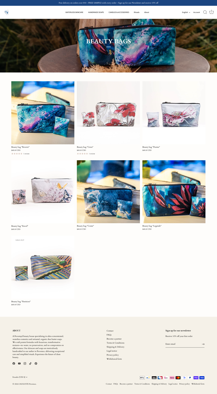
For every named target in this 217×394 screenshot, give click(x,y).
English (185, 12)
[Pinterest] (36, 363)
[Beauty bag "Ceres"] (108, 112)
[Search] (205, 12)
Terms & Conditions (115, 343)
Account (196, 12)
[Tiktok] (30, 363)
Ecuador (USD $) (19, 377)
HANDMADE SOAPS (96, 12)
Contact (110, 330)
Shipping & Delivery (115, 347)
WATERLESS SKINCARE (74, 12)
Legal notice (112, 351)
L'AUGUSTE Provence (27, 384)
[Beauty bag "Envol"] (42, 191)
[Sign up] (203, 344)
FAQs (109, 334)
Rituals (136, 12)
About (146, 12)
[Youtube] (19, 363)
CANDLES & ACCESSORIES (119, 12)
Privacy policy (113, 355)
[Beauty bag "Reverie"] (42, 112)
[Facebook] (14, 363)
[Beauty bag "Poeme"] (173, 112)
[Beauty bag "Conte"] (108, 191)
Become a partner (114, 338)
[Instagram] (25, 363)
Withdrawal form (114, 359)
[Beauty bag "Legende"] (173, 191)
